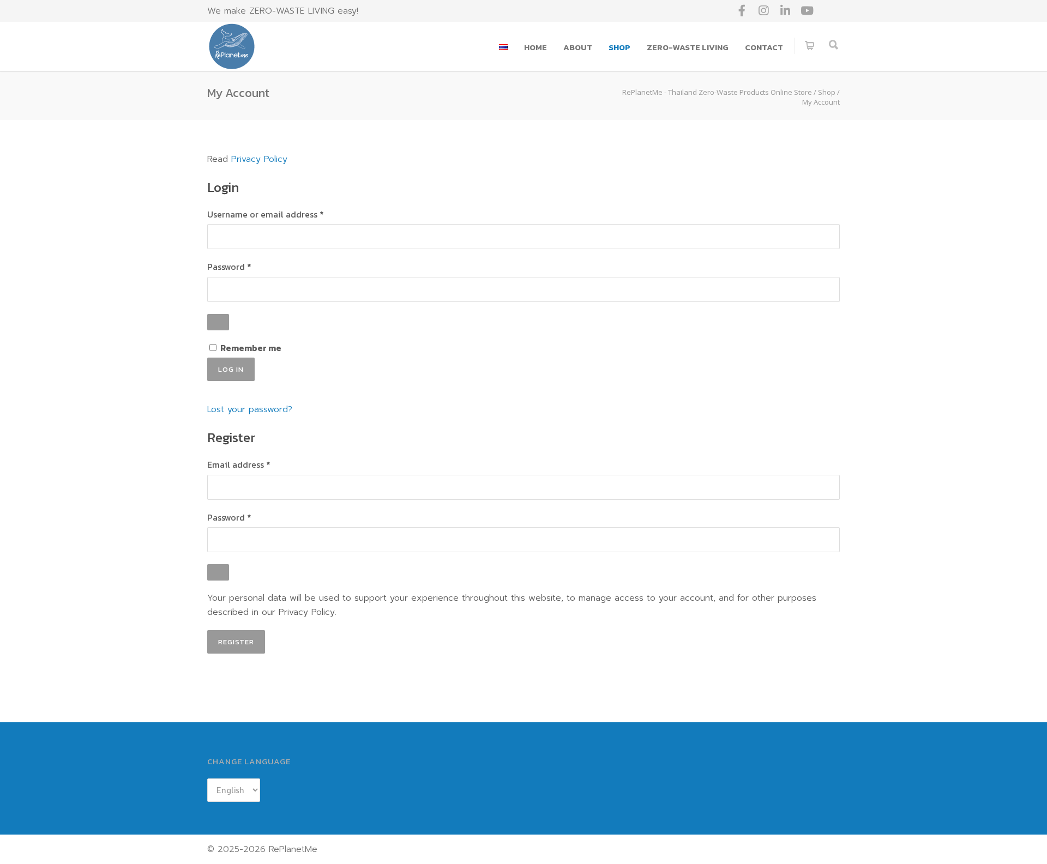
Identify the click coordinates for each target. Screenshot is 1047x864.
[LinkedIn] (785, 11)
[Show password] (218, 322)
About (577, 47)
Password (248, 266)
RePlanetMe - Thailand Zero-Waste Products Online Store (717, 92)
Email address (257, 464)
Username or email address (284, 214)
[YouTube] (807, 11)
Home (535, 47)
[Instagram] (763, 11)
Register (236, 642)
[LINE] (829, 11)
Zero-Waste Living (688, 47)
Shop (619, 47)
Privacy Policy (259, 159)
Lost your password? (249, 409)
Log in (231, 369)
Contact (764, 47)
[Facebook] (742, 11)
